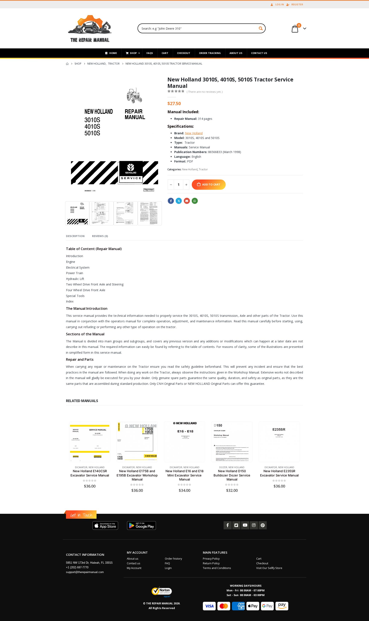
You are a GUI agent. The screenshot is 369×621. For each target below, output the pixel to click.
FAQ (167, 563)
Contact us (133, 563)
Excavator (81, 467)
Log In (279, 4)
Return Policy (211, 563)
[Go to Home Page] (67, 63)
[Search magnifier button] (261, 28)
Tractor (203, 169)
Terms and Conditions (217, 568)
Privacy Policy (211, 558)
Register (297, 4)
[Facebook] (228, 525)
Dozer (223, 467)
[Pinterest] (263, 525)
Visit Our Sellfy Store (269, 568)
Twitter (178, 200)
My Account (134, 568)
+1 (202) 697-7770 (77, 567)
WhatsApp (194, 200)
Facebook (170, 200)
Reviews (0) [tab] (100, 236)
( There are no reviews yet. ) (205, 92)
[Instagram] (254, 525)
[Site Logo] (90, 28)
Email (186, 200)
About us (132, 558)
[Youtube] (245, 525)
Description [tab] (75, 236)
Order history (173, 558)
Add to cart (211, 184)
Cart (258, 558)
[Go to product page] (89, 441)
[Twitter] (236, 525)
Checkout (262, 563)
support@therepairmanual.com (85, 572)
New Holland (190, 169)
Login (168, 568)
